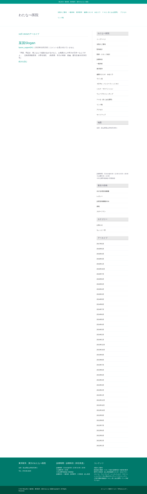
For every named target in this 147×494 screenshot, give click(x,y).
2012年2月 (100, 440)
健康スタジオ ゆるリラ (92, 12)
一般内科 (71, 12)
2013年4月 (100, 380)
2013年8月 (100, 360)
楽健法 (104, 478)
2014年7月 (100, 309)
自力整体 (98, 478)
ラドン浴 (100, 79)
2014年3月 (100, 329)
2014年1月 (100, 339)
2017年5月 (100, 244)
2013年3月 (100, 385)
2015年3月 (100, 294)
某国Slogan (27, 43)
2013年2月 (100, 390)
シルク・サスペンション (105, 89)
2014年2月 (100, 334)
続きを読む (23, 61)
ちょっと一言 (101, 230)
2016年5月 (100, 249)
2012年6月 (100, 430)
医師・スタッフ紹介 (103, 54)
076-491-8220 (27, 471)
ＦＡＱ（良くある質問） (110, 12)
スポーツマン (101, 211)
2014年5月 (100, 319)
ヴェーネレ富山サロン (106, 476)
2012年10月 (101, 410)
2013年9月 (100, 355)
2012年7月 (100, 425)
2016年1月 (100, 264)
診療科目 (100, 59)
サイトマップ (101, 115)
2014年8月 (100, 304)
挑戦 (98, 206)
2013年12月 (101, 345)
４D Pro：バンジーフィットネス (108, 84)
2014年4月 (100, 324)
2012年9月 (100, 415)
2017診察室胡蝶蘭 (103, 191)
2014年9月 (100, 299)
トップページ (101, 39)
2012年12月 (101, 400)
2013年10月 (101, 350)
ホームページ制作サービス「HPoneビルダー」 (114, 489)
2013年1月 (100, 395)
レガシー (100, 196)
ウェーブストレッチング (105, 94)
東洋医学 (79, 12)
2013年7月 (100, 365)
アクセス (123, 12)
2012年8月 (100, 420)
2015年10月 (101, 269)
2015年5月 (100, 284)
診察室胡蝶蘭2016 (103, 201)
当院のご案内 (62, 12)
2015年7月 (100, 274)
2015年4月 (100, 289)
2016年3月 (100, 259)
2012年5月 (100, 435)
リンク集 (61, 17)
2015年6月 (100, 279)
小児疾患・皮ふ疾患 (103, 472)
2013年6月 (100, 370)
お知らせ (100, 225)
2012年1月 (100, 445)
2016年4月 (100, 254)
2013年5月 (100, 375)
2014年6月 (100, 314)
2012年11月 (101, 405)
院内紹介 (100, 49)
